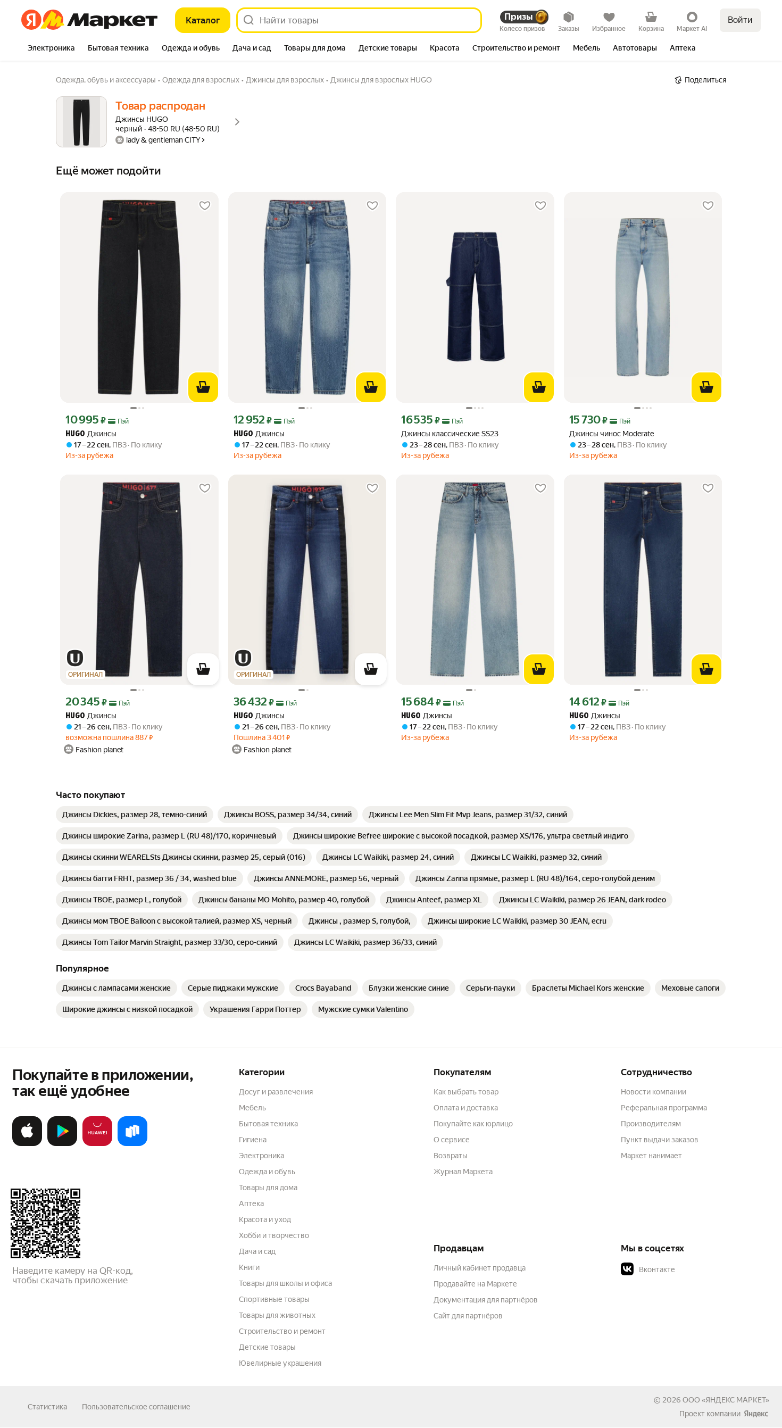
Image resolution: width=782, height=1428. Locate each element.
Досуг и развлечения (276, 1091)
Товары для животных (277, 1315)
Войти (740, 20)
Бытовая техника (268, 1123)
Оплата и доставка (466, 1107)
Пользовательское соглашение (136, 1406)
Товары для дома (268, 1187)
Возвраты (451, 1155)
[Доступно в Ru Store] (132, 1144)
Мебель (252, 1107)
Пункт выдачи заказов (659, 1139)
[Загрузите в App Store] (27, 1144)
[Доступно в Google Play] (62, 1144)
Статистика (47, 1406)
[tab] (51, 49)
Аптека (251, 1203)
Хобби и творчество (274, 1235)
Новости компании (653, 1091)
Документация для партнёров (486, 1300)
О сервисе (452, 1139)
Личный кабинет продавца (480, 1268)
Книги (249, 1267)
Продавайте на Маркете (475, 1284)
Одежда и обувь (267, 1171)
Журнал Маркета (463, 1171)
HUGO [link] (75, 434)
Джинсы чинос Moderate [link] (611, 433)
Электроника (261, 1155)
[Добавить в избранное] (204, 205)
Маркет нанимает (651, 1155)
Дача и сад (257, 1251)
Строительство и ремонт (282, 1331)
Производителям (651, 1123)
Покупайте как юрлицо (473, 1123)
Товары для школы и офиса (285, 1283)
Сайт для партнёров (468, 1315)
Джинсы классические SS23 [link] (449, 433)
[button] (695, 1269)
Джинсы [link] (91, 433)
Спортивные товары (274, 1299)
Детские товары (267, 1347)
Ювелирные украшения (280, 1363)
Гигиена (253, 1139)
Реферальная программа (664, 1107)
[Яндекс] (756, 1413)
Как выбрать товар (466, 1091)
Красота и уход (265, 1219)
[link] (134, 814)
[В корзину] (203, 387)
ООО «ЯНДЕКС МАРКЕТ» (726, 1400)
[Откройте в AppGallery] (97, 1144)
